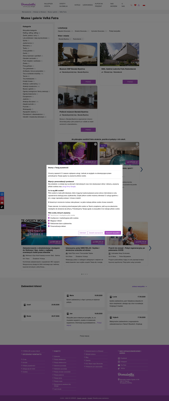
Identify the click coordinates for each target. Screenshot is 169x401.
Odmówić (83, 233)
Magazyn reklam (56, 221)
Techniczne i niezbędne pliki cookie (62, 215)
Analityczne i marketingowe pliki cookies (64, 218)
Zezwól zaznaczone (96, 233)
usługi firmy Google (69, 186)
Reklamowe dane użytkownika (61, 223)
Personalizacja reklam (58, 226)
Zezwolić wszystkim (113, 233)
